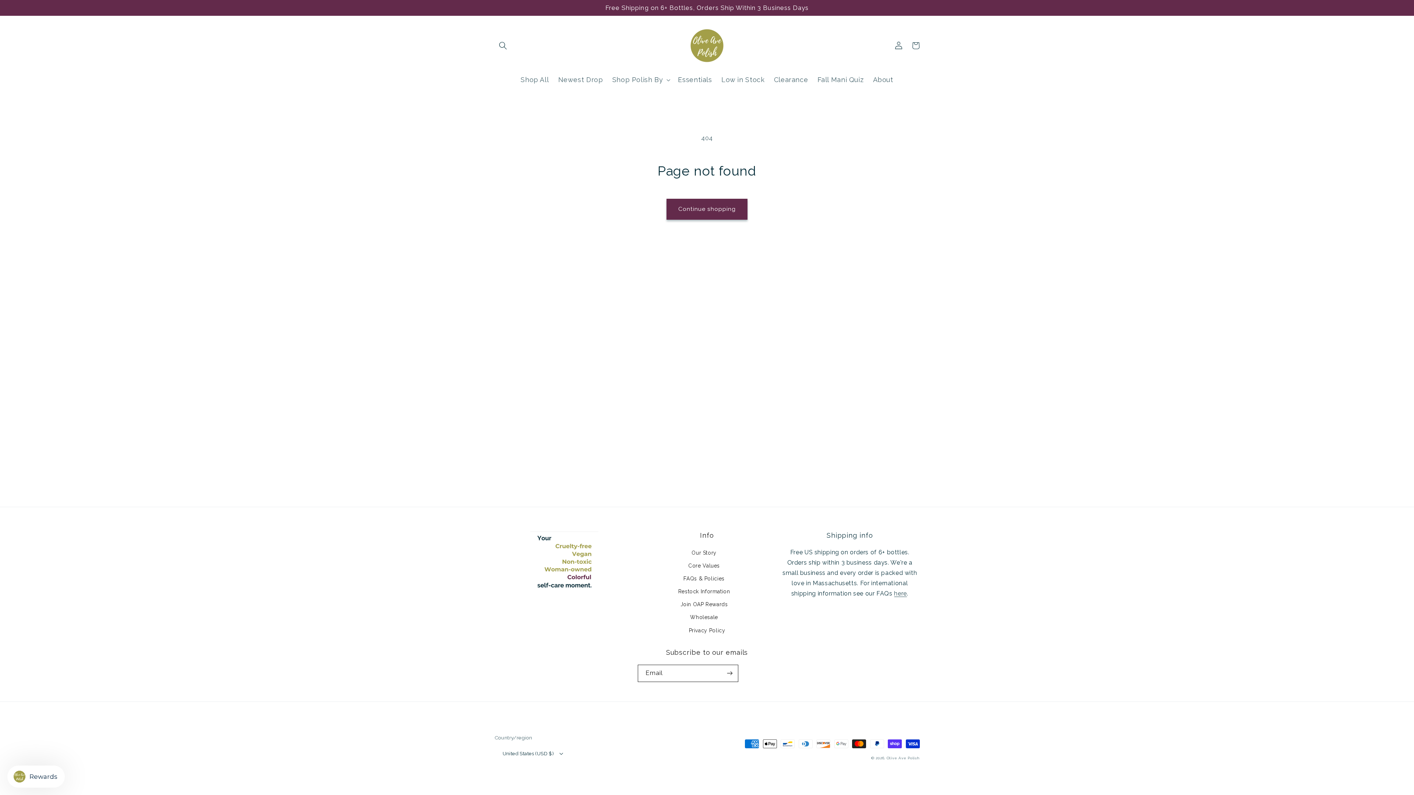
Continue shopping (707, 208)
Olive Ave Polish (903, 758)
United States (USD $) (528, 753)
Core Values (704, 566)
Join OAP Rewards (704, 604)
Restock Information (704, 591)
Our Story (704, 553)
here (900, 593)
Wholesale (704, 617)
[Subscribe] (729, 673)
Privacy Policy (707, 630)
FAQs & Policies (703, 579)
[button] (503, 45)
